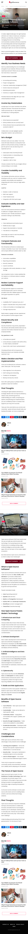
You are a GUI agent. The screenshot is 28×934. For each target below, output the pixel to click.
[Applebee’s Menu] (14, 2)
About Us (12, 924)
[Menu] (2, 2)
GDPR (14, 926)
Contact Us (5, 924)
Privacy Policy (20, 924)
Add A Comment (14, 503)
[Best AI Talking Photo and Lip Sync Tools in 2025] (14, 441)
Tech (3, 16)
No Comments (21, 25)
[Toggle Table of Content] (19, 58)
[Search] (26, 2)
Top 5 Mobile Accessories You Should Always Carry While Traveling (11, 473)
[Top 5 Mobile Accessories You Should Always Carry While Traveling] (14, 463)
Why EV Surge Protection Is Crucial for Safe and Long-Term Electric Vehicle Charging (13, 495)
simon (7, 25)
